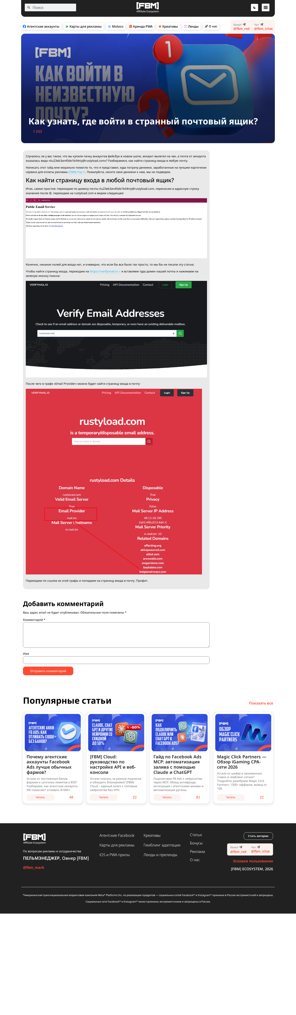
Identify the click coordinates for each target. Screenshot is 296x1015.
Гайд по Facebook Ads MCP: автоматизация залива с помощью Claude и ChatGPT (177, 764)
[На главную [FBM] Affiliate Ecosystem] (147, 12)
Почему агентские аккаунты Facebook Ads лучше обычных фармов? (49, 764)
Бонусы (196, 843)
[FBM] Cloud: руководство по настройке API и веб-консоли (113, 764)
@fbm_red (241, 28)
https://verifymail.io (104, 271)
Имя (26, 653)
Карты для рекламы (116, 845)
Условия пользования (253, 861)
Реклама (197, 851)
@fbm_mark (33, 867)
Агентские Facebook (116, 835)
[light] (254, 7)
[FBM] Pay (75, 172)
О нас (195, 859)
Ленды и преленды (160, 854)
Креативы (152, 835)
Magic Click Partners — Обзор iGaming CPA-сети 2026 (241, 762)
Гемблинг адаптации (162, 845)
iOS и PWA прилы (114, 854)
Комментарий (34, 619)
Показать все (261, 703)
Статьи (196, 834)
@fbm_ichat (263, 28)
